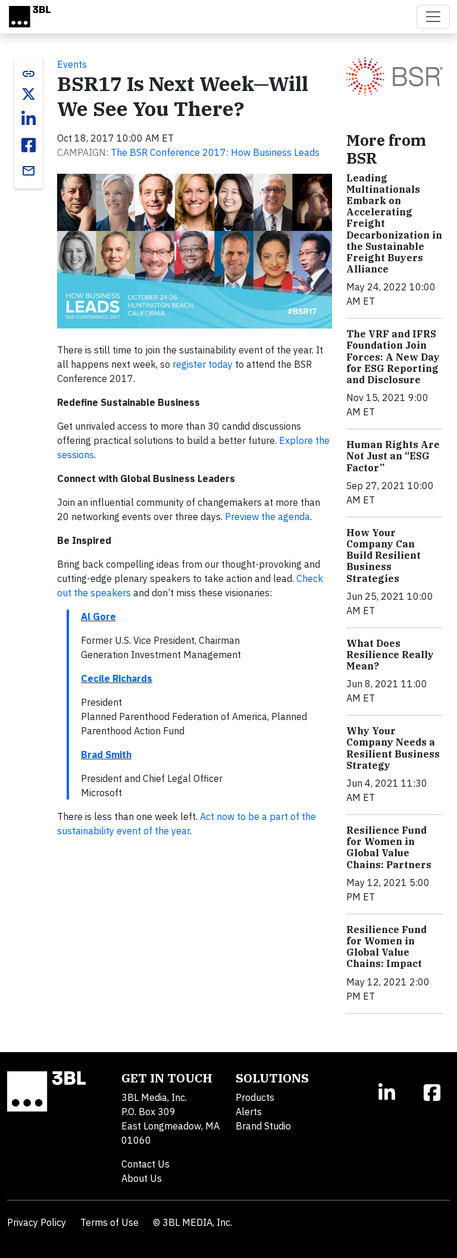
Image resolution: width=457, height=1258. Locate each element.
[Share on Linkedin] (28, 119)
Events (72, 64)
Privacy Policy (36, 1222)
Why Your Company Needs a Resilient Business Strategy (393, 748)
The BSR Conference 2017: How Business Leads (215, 152)
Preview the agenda (267, 516)
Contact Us (145, 1164)
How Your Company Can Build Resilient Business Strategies (383, 555)
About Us (141, 1178)
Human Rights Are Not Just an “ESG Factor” (393, 456)
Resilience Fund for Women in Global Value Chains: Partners (388, 847)
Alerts (249, 1112)
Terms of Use (109, 1222)
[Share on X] (28, 94)
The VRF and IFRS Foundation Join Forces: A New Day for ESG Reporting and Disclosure (393, 357)
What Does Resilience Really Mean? (390, 654)
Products (255, 1097)
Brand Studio (263, 1126)
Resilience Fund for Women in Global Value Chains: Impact (386, 947)
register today (203, 364)
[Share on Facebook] (28, 145)
